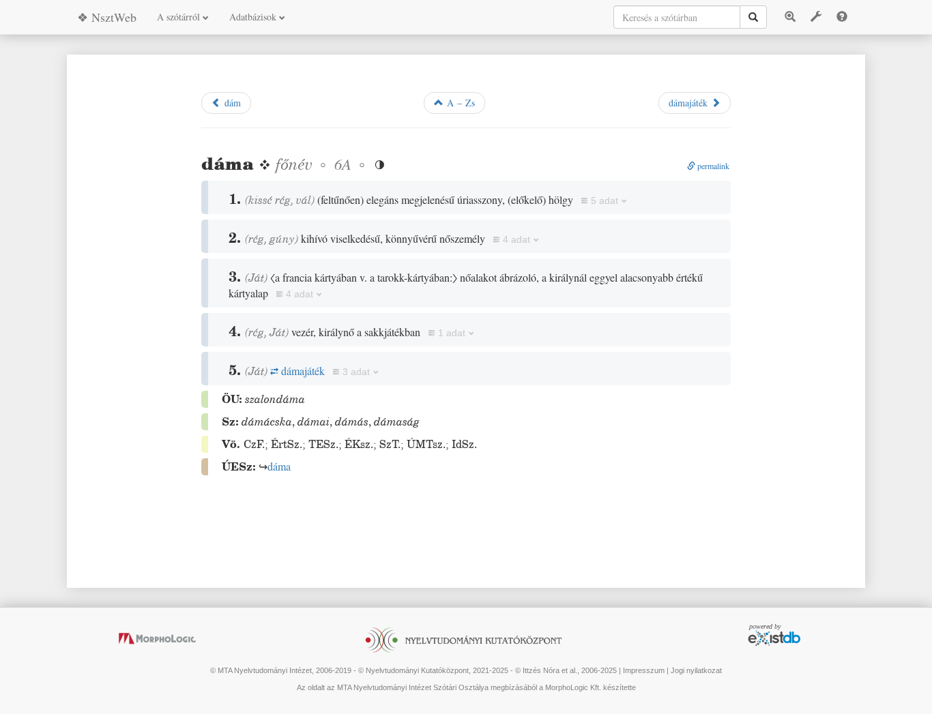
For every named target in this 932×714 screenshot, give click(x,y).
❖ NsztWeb (106, 17)
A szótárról (180, 16)
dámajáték (690, 102)
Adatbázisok (254, 16)
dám (231, 102)
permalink (712, 165)
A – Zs (459, 102)
